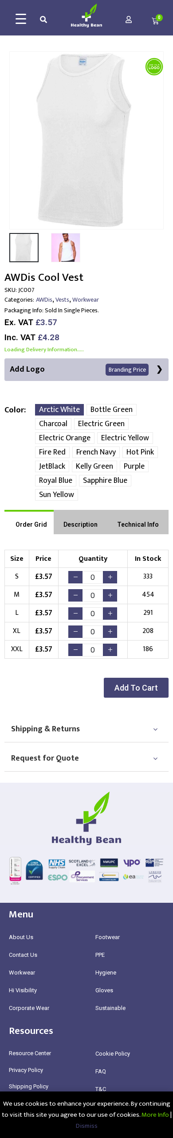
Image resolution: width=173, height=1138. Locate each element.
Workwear (85, 300)
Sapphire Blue (105, 480)
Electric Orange (64, 438)
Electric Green (101, 424)
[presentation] (15, 140)
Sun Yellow (56, 495)
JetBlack (52, 466)
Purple (134, 466)
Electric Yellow (125, 438)
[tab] (29, 522)
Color (14, 410)
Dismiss (87, 1125)
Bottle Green (111, 410)
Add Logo (78, 369)
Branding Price (127, 370)
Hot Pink (140, 452)
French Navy (96, 452)
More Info (155, 1114)
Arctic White (59, 410)
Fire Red (52, 452)
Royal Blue (55, 480)
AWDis (44, 300)
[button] (136, 688)
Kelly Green (94, 466)
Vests (62, 300)
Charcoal (53, 424)
